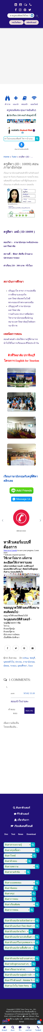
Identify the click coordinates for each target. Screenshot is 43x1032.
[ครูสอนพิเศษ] (21, 123)
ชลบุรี (32, 658)
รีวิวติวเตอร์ (22, 813)
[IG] (20, 10)
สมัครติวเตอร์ (31, 22)
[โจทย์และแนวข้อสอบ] (39, 1022)
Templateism (9, 1014)
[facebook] (16, 10)
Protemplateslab (22, 1014)
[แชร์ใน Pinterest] (24, 648)
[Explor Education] (7, 98)
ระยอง (13, 665)
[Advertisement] (21, 55)
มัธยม (6, 665)
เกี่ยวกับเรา (23, 820)
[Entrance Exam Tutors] (25, 98)
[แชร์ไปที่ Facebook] (7, 648)
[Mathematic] (16, 98)
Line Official (29, 1016)
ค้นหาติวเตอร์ (22, 807)
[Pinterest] (25, 10)
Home (6, 157)
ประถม (18, 662)
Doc (6, 834)
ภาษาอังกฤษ (29, 662)
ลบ (31, 710)
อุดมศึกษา (22, 665)
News (20, 834)
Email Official (16, 1016)
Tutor (14, 157)
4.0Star (25, 658)
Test (13, 834)
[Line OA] (25, 4)
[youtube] (20, 4)
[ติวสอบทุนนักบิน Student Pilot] (21, 133)
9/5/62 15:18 (29, 693)
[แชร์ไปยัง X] (16, 648)
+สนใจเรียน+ (16, 22)
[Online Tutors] (34, 98)
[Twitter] (29, 10)
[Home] (15, 4)
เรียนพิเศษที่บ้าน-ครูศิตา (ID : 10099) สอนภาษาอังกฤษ (22, 1019)
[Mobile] (30, 4)
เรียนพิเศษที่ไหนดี (23, 826)
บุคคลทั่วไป (9, 662)
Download (31, 834)
